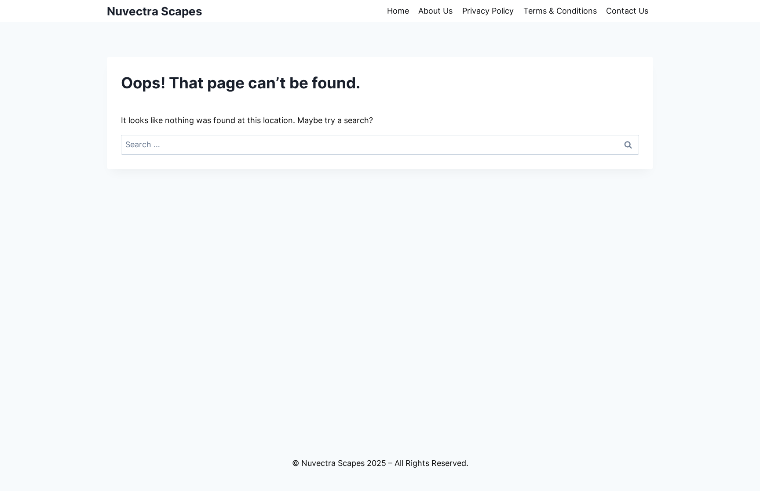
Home (398, 10)
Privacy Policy (488, 10)
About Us (435, 10)
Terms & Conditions (560, 10)
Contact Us (627, 10)
